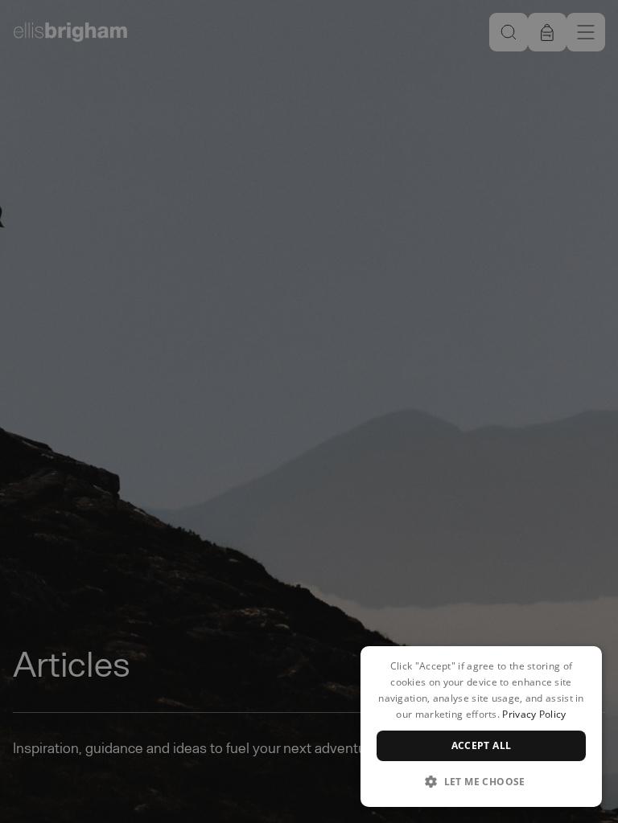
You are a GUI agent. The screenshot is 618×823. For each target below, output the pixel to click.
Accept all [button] (481, 745)
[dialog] (481, 726)
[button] (481, 781)
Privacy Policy (534, 714)
